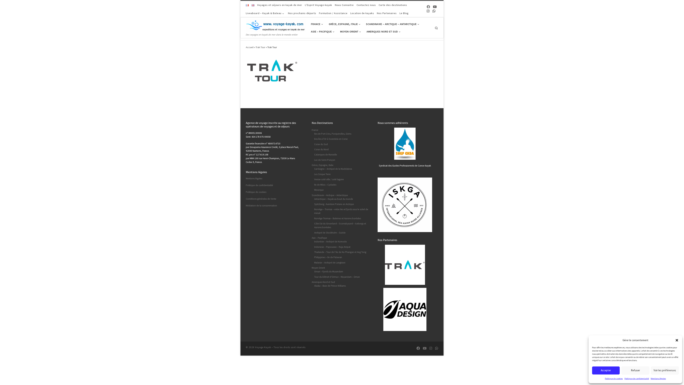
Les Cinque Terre (322, 174)
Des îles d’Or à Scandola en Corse (331, 138)
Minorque (319, 189)
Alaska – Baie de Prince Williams (330, 285)
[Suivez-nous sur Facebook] (428, 7)
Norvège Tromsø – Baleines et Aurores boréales (337, 218)
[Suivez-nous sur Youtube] (435, 7)
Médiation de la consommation (261, 205)
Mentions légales (658, 378)
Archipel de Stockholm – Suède (330, 232)
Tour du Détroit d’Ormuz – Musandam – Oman (337, 276)
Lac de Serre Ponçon (324, 159)
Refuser (635, 370)
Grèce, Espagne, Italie (322, 165)
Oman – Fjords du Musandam (328, 271)
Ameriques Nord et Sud (323, 282)
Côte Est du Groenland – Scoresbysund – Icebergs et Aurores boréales (340, 225)
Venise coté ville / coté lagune (329, 179)
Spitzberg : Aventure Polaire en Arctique (334, 204)
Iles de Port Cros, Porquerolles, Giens (332, 133)
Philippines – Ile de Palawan (328, 257)
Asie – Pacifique (319, 237)
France (315, 130)
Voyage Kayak (263, 347)
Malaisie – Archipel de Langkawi (329, 262)
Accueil (249, 47)
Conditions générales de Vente (261, 198)
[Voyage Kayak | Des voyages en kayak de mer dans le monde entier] (276, 25)
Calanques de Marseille (325, 154)
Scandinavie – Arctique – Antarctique (330, 195)
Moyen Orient (318, 267)
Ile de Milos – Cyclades (325, 184)
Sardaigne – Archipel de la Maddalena (333, 168)
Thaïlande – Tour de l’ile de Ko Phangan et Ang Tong (340, 252)
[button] (677, 340)
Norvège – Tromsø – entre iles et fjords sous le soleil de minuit (341, 211)
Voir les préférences (665, 370)
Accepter (606, 370)
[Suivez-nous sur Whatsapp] (434, 11)
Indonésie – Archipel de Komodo (330, 241)
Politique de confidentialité (637, 378)
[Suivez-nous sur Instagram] (428, 11)
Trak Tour (260, 47)
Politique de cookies (614, 378)
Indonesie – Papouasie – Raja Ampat (332, 246)
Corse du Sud (321, 144)
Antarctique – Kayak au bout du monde (333, 199)
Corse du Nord (321, 149)
